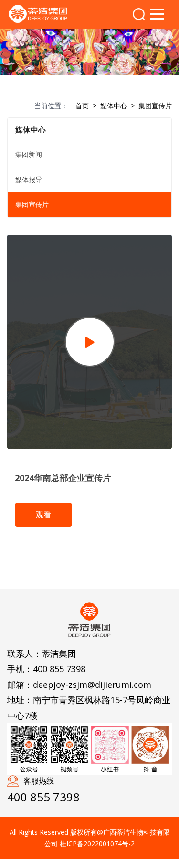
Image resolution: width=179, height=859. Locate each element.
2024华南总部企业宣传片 (63, 477)
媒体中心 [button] (30, 129)
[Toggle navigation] (157, 14)
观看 (43, 515)
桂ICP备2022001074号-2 (97, 843)
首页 (82, 105)
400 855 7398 (59, 669)
